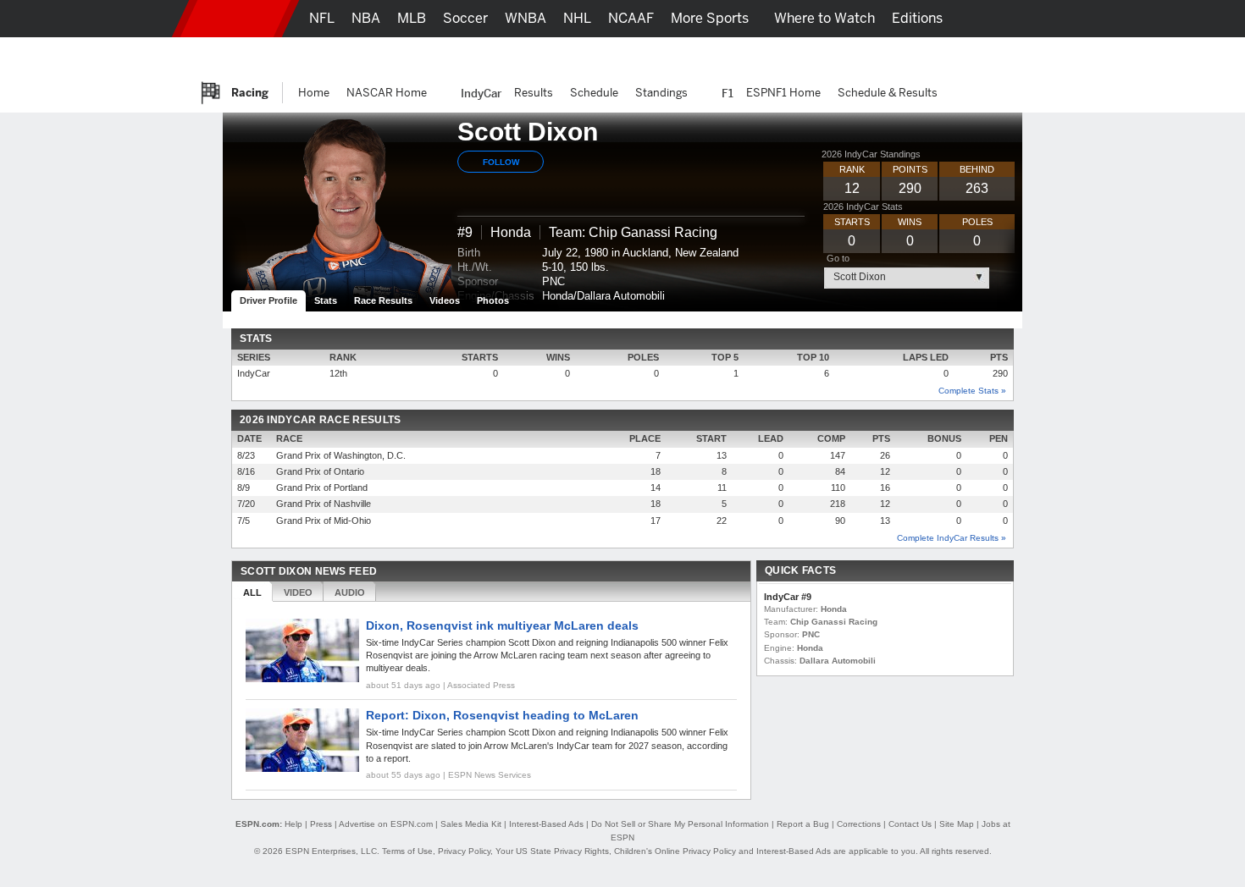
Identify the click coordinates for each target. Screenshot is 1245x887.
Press (321, 824)
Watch (870, 55)
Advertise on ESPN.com (386, 824)
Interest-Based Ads (546, 824)
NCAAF (631, 18)
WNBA (525, 18)
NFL (322, 18)
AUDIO (350, 592)
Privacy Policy (464, 851)
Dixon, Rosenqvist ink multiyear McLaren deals (502, 625)
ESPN (235, 18)
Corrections (859, 824)
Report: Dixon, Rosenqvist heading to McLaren (502, 715)
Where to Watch (824, 18)
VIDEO (298, 592)
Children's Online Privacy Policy (675, 851)
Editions (917, 18)
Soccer (465, 18)
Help (293, 824)
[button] (1037, 18)
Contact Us (910, 824)
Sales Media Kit (470, 824)
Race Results (383, 300)
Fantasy (933, 55)
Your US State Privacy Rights (552, 851)
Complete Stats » (972, 390)
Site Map (956, 824)
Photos (493, 300)
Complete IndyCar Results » (951, 538)
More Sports (710, 18)
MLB (411, 18)
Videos (444, 300)
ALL (252, 592)
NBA (365, 18)
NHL (577, 18)
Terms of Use (407, 851)
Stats (325, 300)
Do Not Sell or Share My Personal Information (680, 824)
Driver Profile (268, 300)
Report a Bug (803, 824)
